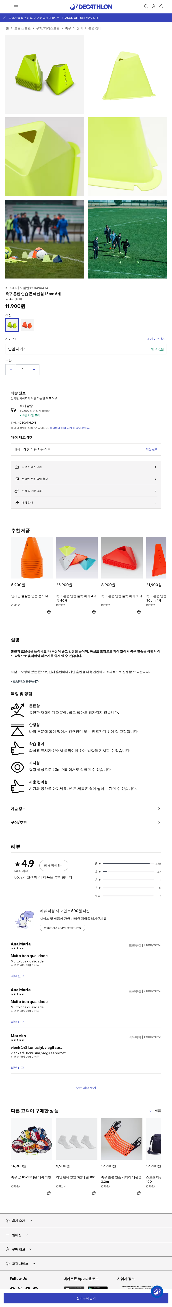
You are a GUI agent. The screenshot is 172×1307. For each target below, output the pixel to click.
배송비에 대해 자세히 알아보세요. (70, 427)
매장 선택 (151, 449)
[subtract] (10, 369)
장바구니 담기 (86, 1298)
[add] (34, 369)
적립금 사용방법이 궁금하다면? (62, 927)
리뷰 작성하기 (54, 865)
